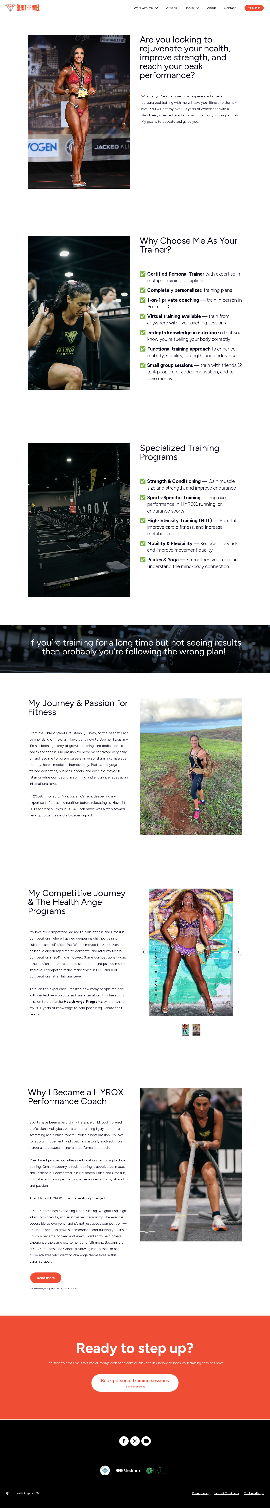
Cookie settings (254, 1493)
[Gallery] (191, 952)
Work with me (143, 8)
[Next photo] (238, 952)
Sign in (256, 7)
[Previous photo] (144, 952)
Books (189, 8)
